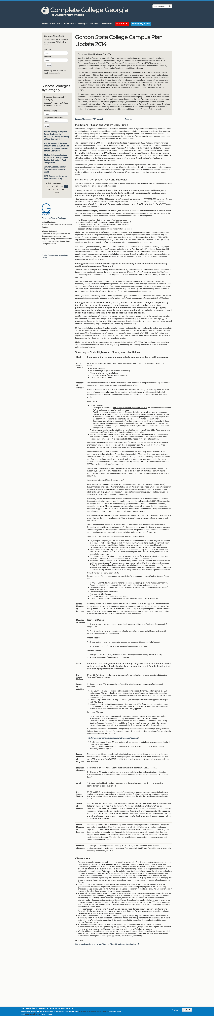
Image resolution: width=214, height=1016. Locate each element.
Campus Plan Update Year (53, 117)
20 (58, 189)
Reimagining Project (141, 23)
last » (57, 193)
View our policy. (46, 1014)
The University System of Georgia (67, 14)
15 (57, 186)
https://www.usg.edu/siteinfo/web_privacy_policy (94, 1011)
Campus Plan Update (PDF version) (89, 119)
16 (62, 186)
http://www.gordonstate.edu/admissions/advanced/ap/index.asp (113, 738)
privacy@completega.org (33, 1014)
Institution (47, 57)
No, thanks (187, 1010)
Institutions (69, 23)
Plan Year (47, 50)
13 (47, 186)
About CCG (55, 23)
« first (48, 183)
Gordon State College (54, 218)
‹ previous (57, 183)
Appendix (128, 119)
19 (53, 189)
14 (52, 186)
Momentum (121, 23)
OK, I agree (176, 1010)
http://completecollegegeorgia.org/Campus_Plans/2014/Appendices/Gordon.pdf (107, 944)
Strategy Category (50, 110)
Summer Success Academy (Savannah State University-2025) (55, 169)
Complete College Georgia (89, 10)
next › (64, 189)
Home (44, 23)
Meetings (82, 23)
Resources (107, 23)
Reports (94, 23)
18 (49, 189)
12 (66, 183)
